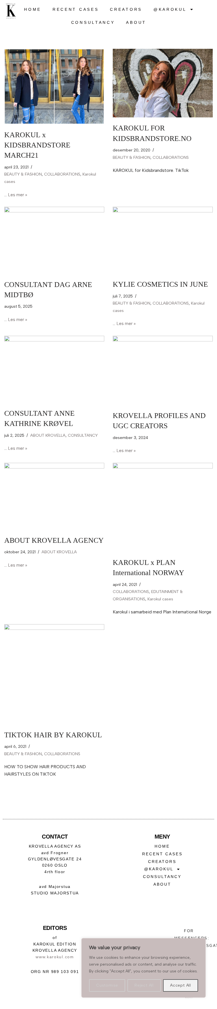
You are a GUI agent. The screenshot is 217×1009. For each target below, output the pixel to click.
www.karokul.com (55, 957)
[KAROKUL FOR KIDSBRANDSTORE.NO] (163, 83)
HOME (32, 9)
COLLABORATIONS (62, 174)
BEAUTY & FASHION (23, 174)
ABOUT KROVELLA (48, 435)
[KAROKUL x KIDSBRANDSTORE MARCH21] (54, 86)
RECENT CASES (76, 9)
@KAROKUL (170, 9)
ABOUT (136, 22)
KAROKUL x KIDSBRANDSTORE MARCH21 (37, 145)
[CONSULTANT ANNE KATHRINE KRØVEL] (54, 369)
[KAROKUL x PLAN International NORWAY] (163, 507)
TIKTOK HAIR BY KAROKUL (53, 735)
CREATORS (126, 9)
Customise (107, 985)
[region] (143, 968)
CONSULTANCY (93, 22)
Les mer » (17, 194)
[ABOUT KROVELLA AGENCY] (54, 496)
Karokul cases (160, 598)
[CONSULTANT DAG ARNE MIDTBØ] (54, 240)
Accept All (180, 985)
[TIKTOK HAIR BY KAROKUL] (54, 674)
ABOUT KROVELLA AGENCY (54, 540)
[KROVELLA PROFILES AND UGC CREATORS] (163, 370)
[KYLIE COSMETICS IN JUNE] (163, 240)
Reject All (144, 985)
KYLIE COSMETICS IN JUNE (160, 284)
